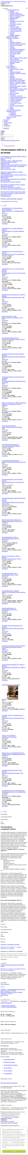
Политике (10, 1142)
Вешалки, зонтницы (15, 42)
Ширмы (12, 33)
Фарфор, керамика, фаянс (16, 105)
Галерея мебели (8, 1073)
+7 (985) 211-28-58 (8, 1007)
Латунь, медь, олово (15, 52)
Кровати (12, 19)
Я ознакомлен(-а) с (10, 1117)
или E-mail (3, 1115)
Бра (11, 39)
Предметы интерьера (12, 38)
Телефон (3, 1113)
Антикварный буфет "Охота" (9, 573)
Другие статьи (4, 995)
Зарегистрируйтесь (6, 140)
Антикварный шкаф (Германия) (10, 444)
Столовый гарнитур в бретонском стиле (12, 715)
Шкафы (12, 108)
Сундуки (12, 32)
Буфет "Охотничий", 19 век (9, 316)
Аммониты (13, 112)
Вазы (11, 41)
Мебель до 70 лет (11, 117)
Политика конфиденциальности (9, 1083)
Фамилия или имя (5, 1112)
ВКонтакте (6, 1045)
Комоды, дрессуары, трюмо (17, 15)
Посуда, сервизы (14, 59)
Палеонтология (11, 111)
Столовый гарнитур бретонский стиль (12, 625)
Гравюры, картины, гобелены (18, 43)
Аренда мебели (8, 1068)
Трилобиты (13, 114)
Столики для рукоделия (16, 98)
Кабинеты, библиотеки (16, 79)
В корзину (15, 1123)
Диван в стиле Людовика (8, 735)
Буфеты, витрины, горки (16, 69)
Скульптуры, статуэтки (16, 60)
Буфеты (12, 11)
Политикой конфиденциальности (10, 1117)
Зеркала (12, 46)
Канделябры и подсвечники (17, 49)
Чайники (12, 63)
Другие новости (5, 984)
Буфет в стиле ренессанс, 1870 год (11, 556)
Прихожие (12, 25)
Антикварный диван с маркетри (10, 590)
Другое (12, 74)
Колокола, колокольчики (16, 50)
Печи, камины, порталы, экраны (18, 57)
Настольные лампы (15, 53)
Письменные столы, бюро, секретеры (10, 181)
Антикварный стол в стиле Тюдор (11, 684)
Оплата (6, 121)
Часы (11, 64)
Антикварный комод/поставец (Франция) (13, 354)
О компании (7, 125)
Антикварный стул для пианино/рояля (12, 208)
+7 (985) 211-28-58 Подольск (7, 1)
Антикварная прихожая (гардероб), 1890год (13, 645)
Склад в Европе (11, 67)
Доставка (6, 119)
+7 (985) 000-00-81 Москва (19, 1)
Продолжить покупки (6, 1123)
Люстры (12, 55)
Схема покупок (8, 122)
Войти (2, 132)
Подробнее (5, 223)
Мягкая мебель (14, 18)
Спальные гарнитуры (15, 31)
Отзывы (6, 124)
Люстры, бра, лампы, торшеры (18, 86)
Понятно (14, 1151)
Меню (11, 5)
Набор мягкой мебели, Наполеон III (11, 519)
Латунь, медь (13, 84)
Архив (8, 118)
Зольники (12, 48)
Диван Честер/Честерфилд (9, 425)
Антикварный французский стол (10, 460)
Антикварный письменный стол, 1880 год (13, 664)
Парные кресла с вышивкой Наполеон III (13, 753)
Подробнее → (4, 959)
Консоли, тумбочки (15, 17)
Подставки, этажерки (15, 24)
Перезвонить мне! (5, 2)
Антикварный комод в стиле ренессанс (12, 479)
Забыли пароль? (15, 140)
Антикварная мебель (12, 9)
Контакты (6, 128)
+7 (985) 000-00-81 (8, 1005)
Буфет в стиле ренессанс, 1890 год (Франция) (14, 402)
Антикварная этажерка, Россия (10, 338)
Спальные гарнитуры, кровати (18, 97)
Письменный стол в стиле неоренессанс (12, 251)
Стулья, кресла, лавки (15, 29)
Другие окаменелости (16, 115)
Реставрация (7, 127)
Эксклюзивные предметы (13, 110)
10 (5, 205)
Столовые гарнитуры (15, 28)
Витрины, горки (14, 12)
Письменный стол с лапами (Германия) (12, 228)
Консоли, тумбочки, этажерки (18, 83)
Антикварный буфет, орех (9, 608)
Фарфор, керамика (15, 62)
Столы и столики (14, 26)
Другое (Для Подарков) (16, 45)
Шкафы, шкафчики (15, 35)
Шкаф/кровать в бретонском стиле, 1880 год (13, 294)
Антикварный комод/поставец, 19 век (12, 770)
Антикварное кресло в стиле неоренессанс (13, 790)
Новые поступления (12, 36)
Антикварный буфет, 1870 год (10, 537)
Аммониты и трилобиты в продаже (10, 944)
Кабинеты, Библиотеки (16, 14)
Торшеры (12, 56)
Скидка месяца (11, 66)
